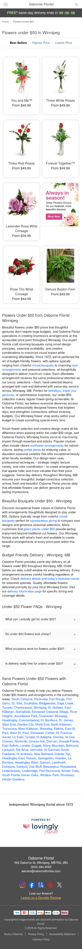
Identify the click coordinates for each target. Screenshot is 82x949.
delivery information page (24, 591)
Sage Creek (65, 703)
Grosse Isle (37, 741)
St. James (66, 720)
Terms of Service (13, 934)
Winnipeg (40, 707)
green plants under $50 (39, 529)
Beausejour (51, 766)
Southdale (30, 703)
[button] (73, 939)
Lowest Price (63, 43)
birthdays (54, 390)
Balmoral (72, 745)
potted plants (32, 449)
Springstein (45, 758)
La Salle (17, 737)
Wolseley (46, 728)
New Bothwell (43, 754)
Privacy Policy (36, 934)
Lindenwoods (11, 770)
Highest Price (41, 43)
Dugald (36, 745)
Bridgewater (47, 703)
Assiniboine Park (25, 716)
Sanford (21, 766)
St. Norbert (55, 707)
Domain (51, 741)
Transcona (9, 728)
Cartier (49, 732)
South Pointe (11, 775)
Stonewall (37, 732)
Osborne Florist (41, 4)
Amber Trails (70, 770)
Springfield (23, 711)
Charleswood (23, 707)
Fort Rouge (57, 699)
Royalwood (68, 766)
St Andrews (24, 754)
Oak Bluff (35, 766)
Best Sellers (18, 43)
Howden (60, 758)
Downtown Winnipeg (53, 716)
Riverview (41, 699)
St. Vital (17, 703)
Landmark (59, 762)
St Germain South (56, 749)
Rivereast (67, 775)
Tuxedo (7, 707)
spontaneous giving (43, 520)
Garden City (25, 724)
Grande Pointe (69, 741)
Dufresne (8, 766)
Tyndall (30, 737)
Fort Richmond (49, 770)
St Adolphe (43, 737)
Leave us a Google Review (41, 897)
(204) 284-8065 (41, 867)
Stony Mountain (53, 745)
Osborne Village (57, 711)
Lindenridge (30, 770)
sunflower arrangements (47, 445)
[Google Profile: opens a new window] (41, 885)
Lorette (25, 745)
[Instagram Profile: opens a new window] (22, 885)
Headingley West (26, 762)
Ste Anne (22, 749)
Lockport (8, 749)
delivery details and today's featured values (49, 578)
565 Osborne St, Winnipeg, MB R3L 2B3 (41, 862)
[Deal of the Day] (60, 208)
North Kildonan (61, 724)
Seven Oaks (29, 775)
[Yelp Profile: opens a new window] (50, 885)
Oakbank (8, 754)
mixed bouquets (43, 365)
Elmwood (38, 711)
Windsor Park (49, 775)
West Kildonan (28, 728)
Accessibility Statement (62, 934)
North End (42, 724)
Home (5, 21)
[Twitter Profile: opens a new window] (59, 885)
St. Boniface (49, 720)
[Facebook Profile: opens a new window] (32, 885)
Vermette (36, 749)
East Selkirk (10, 745)
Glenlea (58, 737)
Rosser (31, 758)
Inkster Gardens (13, 779)
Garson (45, 762)
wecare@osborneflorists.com (41, 871)
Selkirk (58, 728)
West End (9, 724)
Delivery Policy (41, 939)
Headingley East (13, 758)
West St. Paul (19, 732)
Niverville (21, 741)
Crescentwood (29, 720)
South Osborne (22, 699)
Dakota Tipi (62, 754)
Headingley (9, 720)
